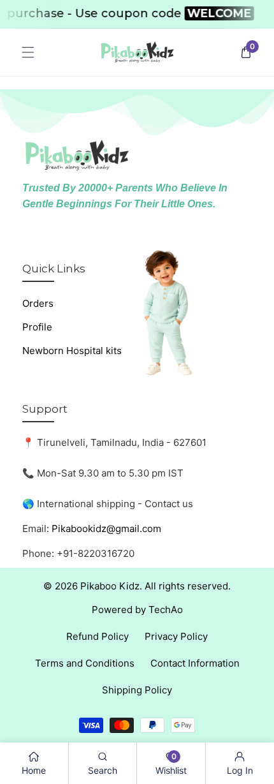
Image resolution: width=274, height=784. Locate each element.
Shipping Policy (137, 690)
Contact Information (195, 663)
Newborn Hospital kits (72, 350)
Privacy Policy (176, 636)
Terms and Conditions (84, 663)
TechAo (165, 609)
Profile (37, 327)
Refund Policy (97, 636)
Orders (38, 303)
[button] (27, 52)
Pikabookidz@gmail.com (106, 528)
